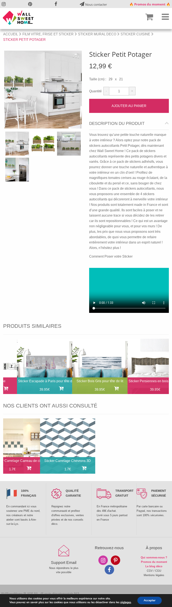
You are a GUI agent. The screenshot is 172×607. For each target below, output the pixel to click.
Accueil (10, 34)
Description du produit (117, 123)
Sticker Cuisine (135, 34)
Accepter (149, 600)
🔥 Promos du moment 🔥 (149, 4)
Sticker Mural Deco (97, 34)
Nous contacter (95, 4)
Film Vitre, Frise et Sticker (48, 34)
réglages (125, 602)
